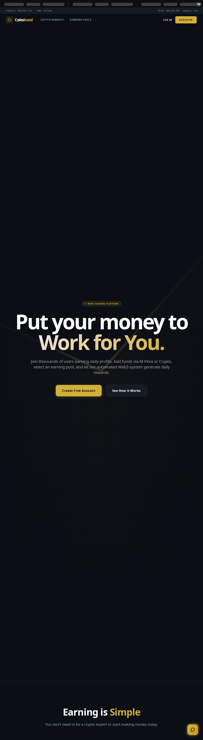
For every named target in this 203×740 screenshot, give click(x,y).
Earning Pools (80, 19)
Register (186, 19)
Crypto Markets (52, 19)
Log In (167, 19)
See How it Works (126, 390)
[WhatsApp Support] (192, 729)
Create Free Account (78, 390)
